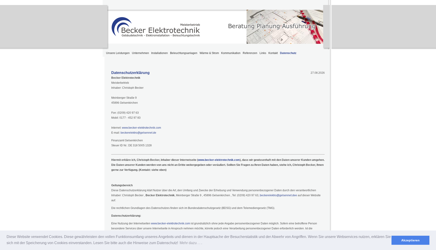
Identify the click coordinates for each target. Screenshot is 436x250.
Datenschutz (288, 53)
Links (263, 53)
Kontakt (273, 53)
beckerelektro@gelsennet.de (138, 132)
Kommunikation (230, 53)
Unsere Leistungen (118, 53)
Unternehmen (140, 53)
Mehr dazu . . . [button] (191, 243)
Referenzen (250, 53)
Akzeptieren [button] (410, 240)
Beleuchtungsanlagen (183, 53)
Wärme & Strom (209, 53)
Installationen (159, 53)
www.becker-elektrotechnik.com (141, 127)
